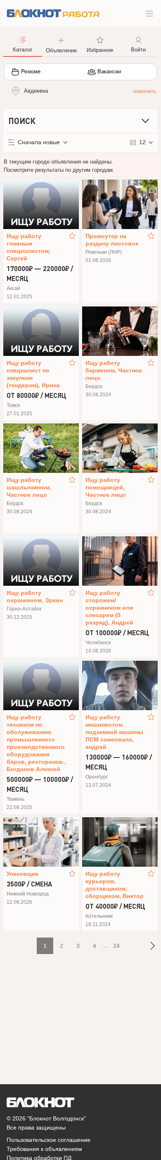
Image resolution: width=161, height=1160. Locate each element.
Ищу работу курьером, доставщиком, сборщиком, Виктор (114, 884)
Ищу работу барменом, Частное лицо (113, 370)
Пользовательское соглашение (48, 1140)
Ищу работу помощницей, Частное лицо (105, 487)
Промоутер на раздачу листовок (111, 240)
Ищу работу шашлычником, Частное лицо (29, 487)
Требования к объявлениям (44, 1149)
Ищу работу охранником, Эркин (35, 596)
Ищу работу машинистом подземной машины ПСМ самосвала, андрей (114, 732)
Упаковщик (22, 873)
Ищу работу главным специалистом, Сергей (28, 247)
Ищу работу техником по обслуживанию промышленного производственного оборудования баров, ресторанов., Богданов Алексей (36, 743)
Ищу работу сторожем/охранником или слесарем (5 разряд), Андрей (109, 607)
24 (116, 945)
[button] (61, 44)
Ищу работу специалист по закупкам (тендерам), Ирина (33, 374)
